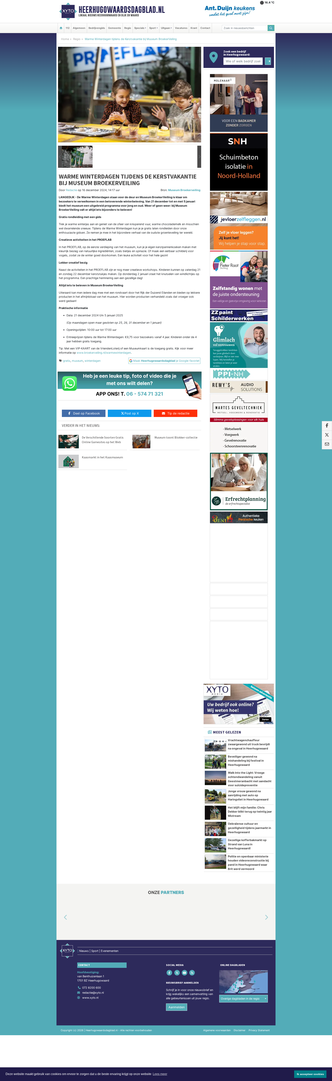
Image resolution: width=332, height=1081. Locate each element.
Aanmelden (176, 1007)
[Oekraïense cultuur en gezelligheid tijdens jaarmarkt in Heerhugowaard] (215, 829)
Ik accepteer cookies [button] (310, 1074)
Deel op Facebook (86, 413)
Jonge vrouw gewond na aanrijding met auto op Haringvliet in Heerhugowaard (248, 795)
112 (68, 28)
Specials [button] (139, 28)
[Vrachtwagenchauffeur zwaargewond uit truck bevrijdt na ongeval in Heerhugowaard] (215, 745)
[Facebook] (169, 972)
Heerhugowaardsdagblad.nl (122, 9)
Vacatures (181, 28)
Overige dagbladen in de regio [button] (240, 998)
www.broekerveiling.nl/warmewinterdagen (104, 352)
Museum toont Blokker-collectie (176, 437)
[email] (327, 444)
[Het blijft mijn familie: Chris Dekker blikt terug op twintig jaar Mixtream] (215, 812)
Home (65, 39)
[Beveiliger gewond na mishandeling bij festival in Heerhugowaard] (215, 761)
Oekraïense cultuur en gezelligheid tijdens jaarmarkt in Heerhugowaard (249, 828)
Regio (127, 28)
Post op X (131, 413)
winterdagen (92, 360)
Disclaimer (240, 1030)
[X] (177, 972)
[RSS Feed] (192, 972)
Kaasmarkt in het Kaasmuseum (102, 457)
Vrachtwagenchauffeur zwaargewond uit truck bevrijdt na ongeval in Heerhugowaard (249, 744)
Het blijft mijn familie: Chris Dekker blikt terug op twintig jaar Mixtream (250, 811)
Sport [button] (152, 28)
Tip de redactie (178, 413)
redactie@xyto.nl (93, 992)
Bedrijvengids (97, 28)
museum (77, 360)
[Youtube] (184, 972)
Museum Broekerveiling (184, 190)
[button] (60, 157)
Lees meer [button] (160, 1074)
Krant (194, 28)
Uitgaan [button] (165, 28)
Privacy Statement (259, 1030)
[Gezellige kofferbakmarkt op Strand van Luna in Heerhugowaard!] (215, 845)
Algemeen (79, 28)
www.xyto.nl (90, 997)
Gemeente (114, 28)
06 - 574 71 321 (144, 394)
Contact (205, 28)
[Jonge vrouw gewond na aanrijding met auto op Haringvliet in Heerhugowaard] (215, 796)
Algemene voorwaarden (217, 1030)
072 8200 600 (91, 987)
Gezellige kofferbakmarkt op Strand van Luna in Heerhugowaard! (247, 844)
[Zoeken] (271, 28)
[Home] (61, 28)
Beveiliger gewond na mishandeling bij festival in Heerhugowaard (246, 760)
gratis (66, 360)
